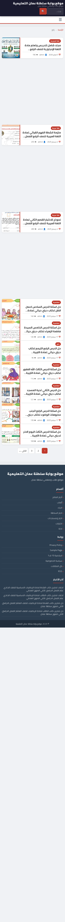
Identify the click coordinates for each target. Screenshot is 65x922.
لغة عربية (56, 128)
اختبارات (59, 523)
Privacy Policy (56, 545)
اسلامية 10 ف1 (55, 555)
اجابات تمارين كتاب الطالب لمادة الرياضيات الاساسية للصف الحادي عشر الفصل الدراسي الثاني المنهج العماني (33, 596)
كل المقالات (56, 566)
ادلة (60, 529)
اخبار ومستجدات (55, 518)
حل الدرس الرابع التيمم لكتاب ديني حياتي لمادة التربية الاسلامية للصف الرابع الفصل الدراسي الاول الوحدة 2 (44, 354)
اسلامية (56, 302)
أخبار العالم (57, 497)
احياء (60, 508)
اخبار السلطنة (56, 513)
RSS (60, 571)
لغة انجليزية (55, 41)
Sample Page (56, 550)
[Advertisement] (32, 91)
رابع (58, 344)
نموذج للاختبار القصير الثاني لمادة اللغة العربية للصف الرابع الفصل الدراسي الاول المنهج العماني (42, 223)
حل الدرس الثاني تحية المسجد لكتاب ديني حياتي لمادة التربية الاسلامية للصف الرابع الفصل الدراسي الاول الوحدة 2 (43, 396)
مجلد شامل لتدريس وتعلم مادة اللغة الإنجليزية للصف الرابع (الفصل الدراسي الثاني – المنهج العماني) (43, 51)
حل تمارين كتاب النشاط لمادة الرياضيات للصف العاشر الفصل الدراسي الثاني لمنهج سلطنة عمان (32, 604)
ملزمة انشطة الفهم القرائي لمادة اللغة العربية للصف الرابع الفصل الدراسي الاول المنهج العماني (41, 136)
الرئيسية (60, 29)
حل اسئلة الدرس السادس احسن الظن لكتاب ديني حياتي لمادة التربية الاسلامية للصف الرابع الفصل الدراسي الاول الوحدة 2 (43, 312)
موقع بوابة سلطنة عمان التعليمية (29, 624)
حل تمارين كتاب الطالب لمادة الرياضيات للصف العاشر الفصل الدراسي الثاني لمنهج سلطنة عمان (32, 612)
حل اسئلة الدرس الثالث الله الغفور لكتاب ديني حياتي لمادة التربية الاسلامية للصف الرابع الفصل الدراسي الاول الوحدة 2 (42, 375)
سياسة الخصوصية (54, 561)
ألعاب (59, 502)
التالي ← (22, 451)
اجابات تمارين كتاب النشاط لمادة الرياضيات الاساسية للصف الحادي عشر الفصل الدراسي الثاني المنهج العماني (33, 588)
